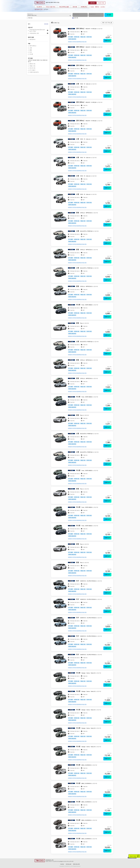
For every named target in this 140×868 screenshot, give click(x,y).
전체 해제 (46, 24)
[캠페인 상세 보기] (47, 30)
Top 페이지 (39, 6)
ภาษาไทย (102, 6)
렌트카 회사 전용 (76, 864)
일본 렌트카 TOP (38, 9)
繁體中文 (97, 6)
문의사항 (75, 6)
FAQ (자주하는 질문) (64, 6)
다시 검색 (109, 14)
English (92, 6)
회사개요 (62, 864)
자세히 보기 (107, 40)
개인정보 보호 (68, 864)
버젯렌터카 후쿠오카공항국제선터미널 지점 (77, 41)
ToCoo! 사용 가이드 (50, 6)
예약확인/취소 (84, 6)
